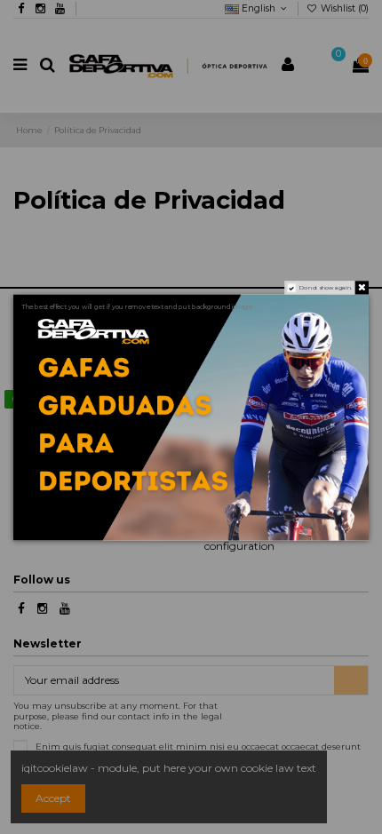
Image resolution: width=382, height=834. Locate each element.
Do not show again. (326, 286)
